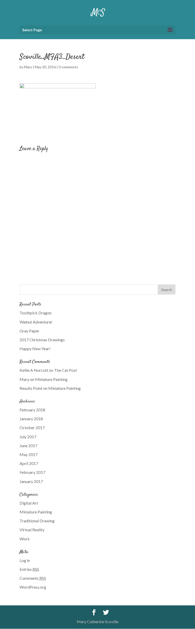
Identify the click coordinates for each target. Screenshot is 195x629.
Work (25, 538)
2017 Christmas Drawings (42, 339)
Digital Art (29, 503)
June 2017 (28, 445)
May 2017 (29, 454)
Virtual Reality (32, 529)
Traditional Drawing (37, 520)
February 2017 (32, 472)
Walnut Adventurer (36, 321)
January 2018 (31, 418)
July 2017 (28, 436)
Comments (33, 578)
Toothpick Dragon (36, 312)
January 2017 (31, 481)
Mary (28, 67)
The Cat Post (65, 370)
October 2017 (32, 427)
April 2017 (29, 463)
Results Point (31, 388)
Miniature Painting (51, 379)
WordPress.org (33, 587)
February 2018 (32, 409)
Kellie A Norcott (34, 370)
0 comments (68, 67)
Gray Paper (29, 330)
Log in (25, 560)
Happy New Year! (35, 348)
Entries (29, 569)
